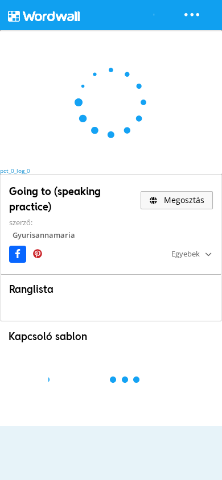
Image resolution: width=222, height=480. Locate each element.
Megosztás (183, 200)
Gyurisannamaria (44, 235)
